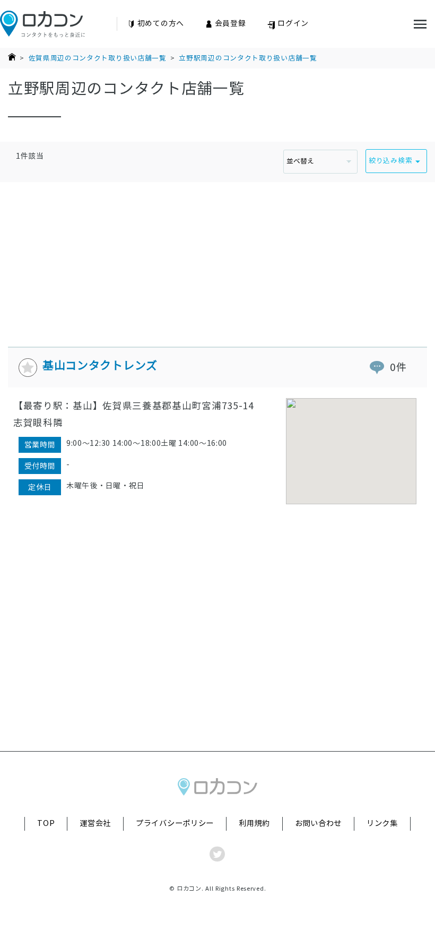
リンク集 (382, 823)
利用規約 (254, 823)
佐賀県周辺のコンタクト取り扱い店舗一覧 (98, 58)
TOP (46, 823)
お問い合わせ (318, 823)
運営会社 (95, 823)
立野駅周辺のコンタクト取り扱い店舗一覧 (248, 58)
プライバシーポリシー (175, 823)
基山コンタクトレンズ (100, 365)
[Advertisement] (217, 256)
